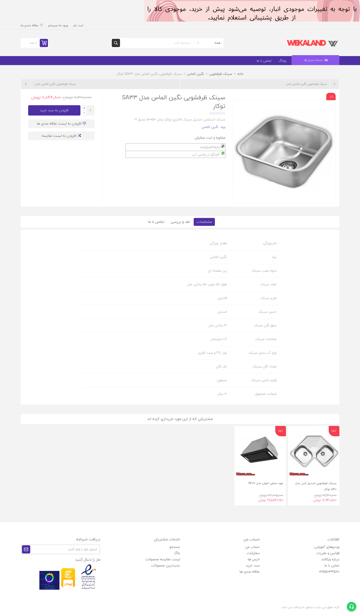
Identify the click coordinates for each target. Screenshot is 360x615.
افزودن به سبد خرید (54, 110)
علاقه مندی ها (249, 571)
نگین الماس (210, 127)
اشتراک (26, 549)
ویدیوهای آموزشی (326, 547)
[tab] (204, 222)
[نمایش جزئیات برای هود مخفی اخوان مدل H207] (260, 452)
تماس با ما (156, 222)
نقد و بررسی (180, 222)
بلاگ (177, 553)
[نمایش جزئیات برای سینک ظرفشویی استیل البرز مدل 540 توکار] (313, 452)
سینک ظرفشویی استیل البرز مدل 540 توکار (316, 486)
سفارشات (253, 553)
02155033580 (329, 571)
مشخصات (204, 222)
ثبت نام (78, 25)
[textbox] (157, 43)
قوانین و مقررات (327, 553)
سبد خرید (253, 565)
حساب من (252, 547)
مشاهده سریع (294, 471)
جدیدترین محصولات (165, 565)
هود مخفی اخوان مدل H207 (265, 483)
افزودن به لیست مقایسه (59, 136)
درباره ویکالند (330, 559)
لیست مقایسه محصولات (162, 559)
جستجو (116, 43)
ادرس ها (254, 559)
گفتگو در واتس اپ (206, 154)
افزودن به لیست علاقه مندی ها (59, 123)
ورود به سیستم (58, 25)
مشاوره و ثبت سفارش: (209, 137)
